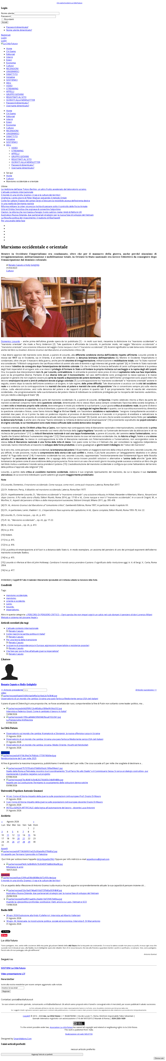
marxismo (11, 598)
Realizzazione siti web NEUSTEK (79, 1034)
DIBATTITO (12, 136)
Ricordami (9, 19)
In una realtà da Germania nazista (17, 203)
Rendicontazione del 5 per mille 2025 (18, 758)
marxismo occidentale (16, 595)
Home (9, 110)
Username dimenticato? (22, 167)
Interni (9, 119)
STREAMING (17, 150)
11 (8, 835)
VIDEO (14, 147)
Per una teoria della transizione (21, 639)
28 (24, 841)
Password (6, 16)
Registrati (6, 35)
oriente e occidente (15, 601)
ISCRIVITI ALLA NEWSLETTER (25, 162)
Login (4, 37)
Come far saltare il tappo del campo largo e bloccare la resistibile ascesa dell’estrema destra (45, 200)
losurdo (10, 606)
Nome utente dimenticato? (19, 30)
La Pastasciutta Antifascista (19, 719)
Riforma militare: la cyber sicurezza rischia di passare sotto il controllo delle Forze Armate (44, 206)
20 (18, 838)
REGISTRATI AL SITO (21, 159)
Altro (8, 145)
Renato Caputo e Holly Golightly (23, 265)
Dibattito (5, 874)
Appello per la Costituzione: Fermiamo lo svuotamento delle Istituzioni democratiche (47, 782)
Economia (11, 125)
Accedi (4, 22)
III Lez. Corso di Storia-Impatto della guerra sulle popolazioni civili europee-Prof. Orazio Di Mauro (53, 796)
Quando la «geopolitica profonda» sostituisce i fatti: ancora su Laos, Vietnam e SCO (46, 901)
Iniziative (10, 139)
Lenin (9, 603)
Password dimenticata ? (22, 165)
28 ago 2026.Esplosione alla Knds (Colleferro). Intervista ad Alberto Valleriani (43, 915)
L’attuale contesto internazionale (17, 192)
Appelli (4, 848)
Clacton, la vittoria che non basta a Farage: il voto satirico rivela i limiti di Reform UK (41, 212)
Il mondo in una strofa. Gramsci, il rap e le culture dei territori (30, 195)
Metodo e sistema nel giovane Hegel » (19, 617)
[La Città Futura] (9, 43)
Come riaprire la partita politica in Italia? (25, 634)
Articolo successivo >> (146, 689)
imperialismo (12, 609)
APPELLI (15, 153)
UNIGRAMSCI (12, 133)
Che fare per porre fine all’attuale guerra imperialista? (32, 651)
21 (24, 838)
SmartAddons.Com (23, 1038)
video (3, 692)
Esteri (9, 122)
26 (13, 841)
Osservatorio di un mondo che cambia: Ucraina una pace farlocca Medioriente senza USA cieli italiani (49, 698)
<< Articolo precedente (12, 689)
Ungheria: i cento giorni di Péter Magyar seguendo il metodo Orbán (34, 197)
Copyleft (26, 1016)
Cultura (9, 127)
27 (18, 841)
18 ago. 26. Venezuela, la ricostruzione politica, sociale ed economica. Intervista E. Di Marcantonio (53, 921)
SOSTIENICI (12, 142)
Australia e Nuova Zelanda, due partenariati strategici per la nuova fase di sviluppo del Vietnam (47, 215)
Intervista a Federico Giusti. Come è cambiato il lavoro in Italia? (36, 711)
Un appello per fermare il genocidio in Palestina (24, 854)
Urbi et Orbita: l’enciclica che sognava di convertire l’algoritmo (31, 209)
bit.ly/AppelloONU (45, 859)
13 (18, 835)
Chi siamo (60, 3)
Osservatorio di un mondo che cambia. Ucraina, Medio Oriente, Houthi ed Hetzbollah (47, 744)
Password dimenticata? (17, 27)
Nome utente (7, 13)
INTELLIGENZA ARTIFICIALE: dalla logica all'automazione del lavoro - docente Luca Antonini (50, 807)
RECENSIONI (12, 130)
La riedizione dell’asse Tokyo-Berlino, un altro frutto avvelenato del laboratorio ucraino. (44, 189)
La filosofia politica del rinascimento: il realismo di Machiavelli (30, 217)
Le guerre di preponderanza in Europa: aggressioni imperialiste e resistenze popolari (47, 645)
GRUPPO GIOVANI (20, 156)
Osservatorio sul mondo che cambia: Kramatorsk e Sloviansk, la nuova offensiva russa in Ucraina (53, 733)
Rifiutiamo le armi (14, 867)
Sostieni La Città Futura (73, 3)
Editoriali (10, 116)
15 (29, 835)
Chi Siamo (11, 113)
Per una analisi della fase (13, 220)
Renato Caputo (16, 631)
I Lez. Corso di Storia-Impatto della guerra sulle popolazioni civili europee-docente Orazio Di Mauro (54, 802)
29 (29, 841)
